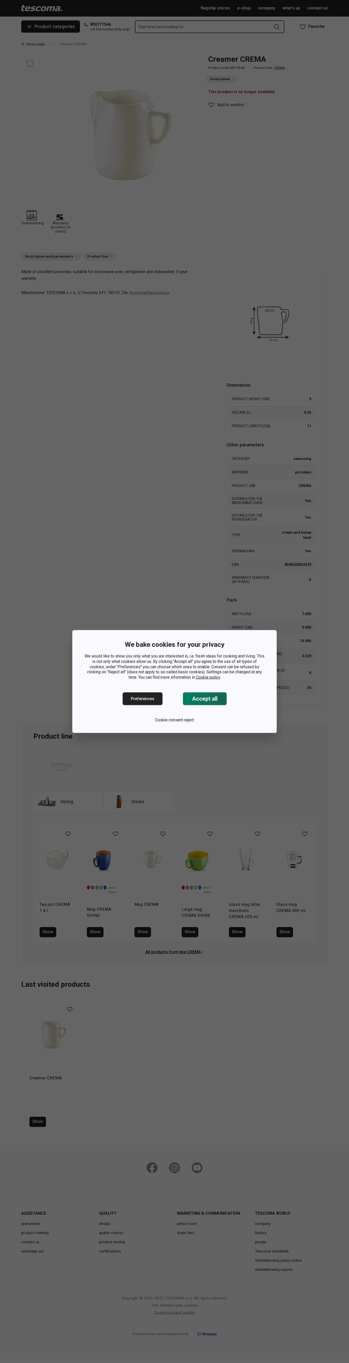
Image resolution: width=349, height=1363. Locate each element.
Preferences (142, 698)
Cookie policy (208, 677)
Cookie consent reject (174, 719)
